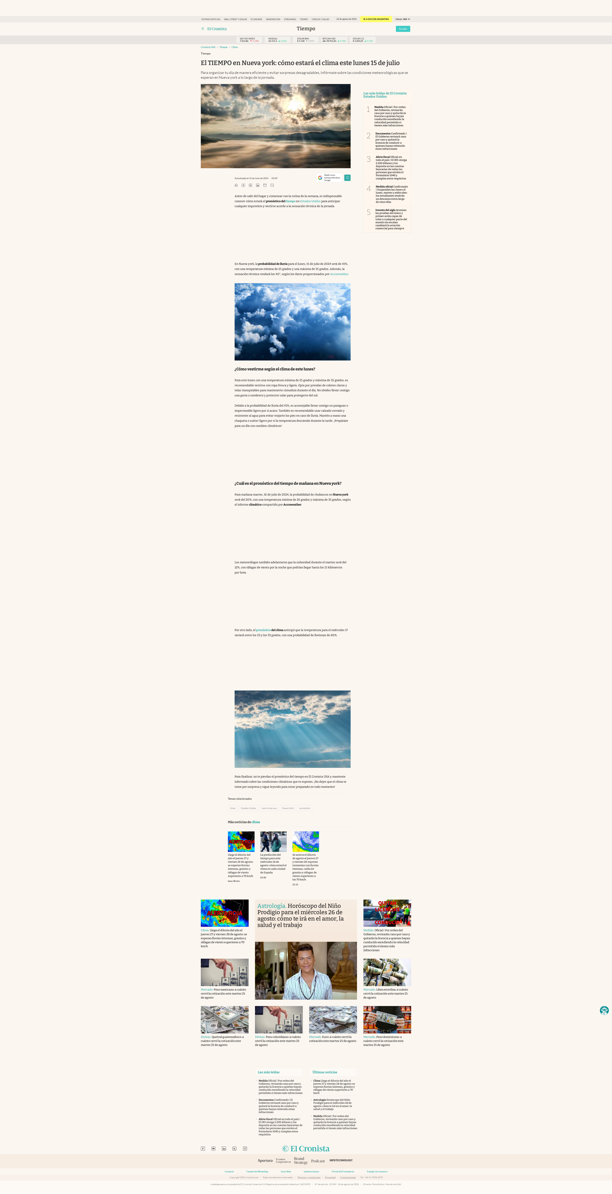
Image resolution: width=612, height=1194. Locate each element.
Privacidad (330, 1177)
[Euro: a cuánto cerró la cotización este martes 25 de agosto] (333, 1019)
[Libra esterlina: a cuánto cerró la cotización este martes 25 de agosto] (387, 972)
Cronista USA (208, 47)
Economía (256, 19)
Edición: (401, 19)
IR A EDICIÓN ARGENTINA (376, 19)
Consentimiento (348, 1177)
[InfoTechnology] (341, 1161)
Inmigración (273, 19)
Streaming (290, 19)
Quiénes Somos (311, 1171)
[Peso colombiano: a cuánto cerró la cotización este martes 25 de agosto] (279, 1019)
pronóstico (304, 808)
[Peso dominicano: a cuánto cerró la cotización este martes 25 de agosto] (387, 1019)
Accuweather (339, 274)
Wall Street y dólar (235, 19)
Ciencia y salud (320, 19)
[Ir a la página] (217, 28)
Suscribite (286, 1171)
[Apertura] (265, 1161)
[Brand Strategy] (301, 1161)
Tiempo (304, 19)
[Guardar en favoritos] (347, 178)
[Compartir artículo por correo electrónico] (264, 185)
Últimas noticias (210, 19)
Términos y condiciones (309, 1177)
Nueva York (288, 808)
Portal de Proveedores (343, 1171)
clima (235, 47)
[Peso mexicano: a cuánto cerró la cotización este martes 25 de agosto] (225, 972)
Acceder (403, 29)
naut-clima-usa (269, 808)
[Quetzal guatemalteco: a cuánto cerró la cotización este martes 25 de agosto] (225, 1019)
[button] (604, 1010)
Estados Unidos (310, 201)
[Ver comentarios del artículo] (272, 185)
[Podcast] (318, 1161)
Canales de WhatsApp (257, 1171)
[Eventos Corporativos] (283, 1161)
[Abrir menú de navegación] (203, 28)
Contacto (229, 1171)
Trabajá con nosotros (377, 1171)
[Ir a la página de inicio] (306, 1149)
